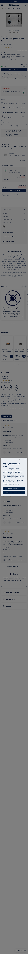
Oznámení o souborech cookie (15, 483)
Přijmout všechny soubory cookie (14, 492)
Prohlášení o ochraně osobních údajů (11, 484)
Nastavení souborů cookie (14, 488)
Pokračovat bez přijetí (21, 459)
